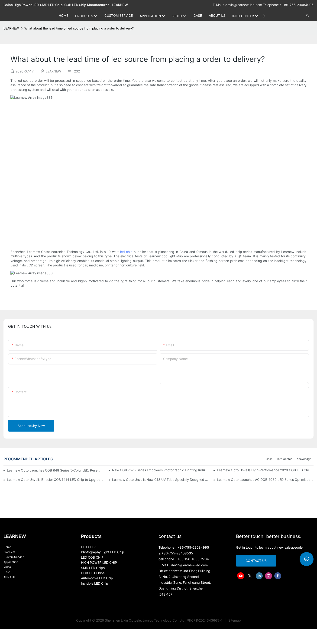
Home (7, 547)
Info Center (284, 459)
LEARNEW (11, 28)
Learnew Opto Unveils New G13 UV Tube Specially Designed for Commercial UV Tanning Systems (160, 480)
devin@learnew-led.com (244, 5)
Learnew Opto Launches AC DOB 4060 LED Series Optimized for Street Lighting (265, 480)
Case (269, 459)
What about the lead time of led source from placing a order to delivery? (79, 28)
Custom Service (13, 557)
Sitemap (234, 620)
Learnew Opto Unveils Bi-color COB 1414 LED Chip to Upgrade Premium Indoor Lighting (55, 480)
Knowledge (304, 459)
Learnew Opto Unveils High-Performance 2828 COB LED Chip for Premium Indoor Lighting (265, 470)
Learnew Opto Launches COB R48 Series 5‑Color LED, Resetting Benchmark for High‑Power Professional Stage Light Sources (53, 470)
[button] (264, 15)
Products (9, 552)
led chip (126, 252)
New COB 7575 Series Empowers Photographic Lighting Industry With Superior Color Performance (160, 470)
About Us (9, 577)
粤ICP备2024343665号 (205, 620)
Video (7, 567)
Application (10, 562)
